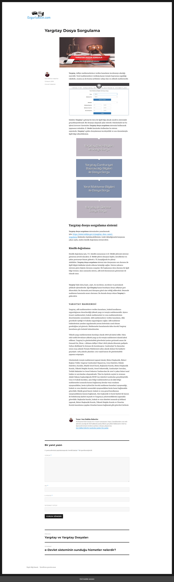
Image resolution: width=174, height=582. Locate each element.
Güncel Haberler (50, 84)
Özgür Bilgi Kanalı (32, 567)
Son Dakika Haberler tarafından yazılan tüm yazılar (92, 428)
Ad (46, 486)
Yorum (48, 455)
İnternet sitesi (51, 505)
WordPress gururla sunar (48, 567)
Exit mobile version (87, 579)
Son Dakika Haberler (51, 78)
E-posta (49, 495)
